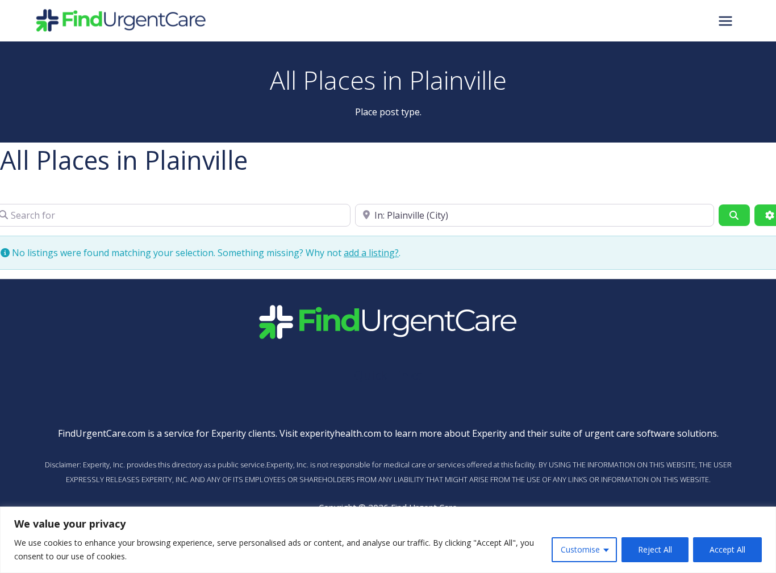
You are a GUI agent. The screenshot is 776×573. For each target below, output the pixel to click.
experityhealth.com (340, 433)
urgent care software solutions (651, 433)
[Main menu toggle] (725, 20)
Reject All (655, 549)
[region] (388, 540)
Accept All (727, 549)
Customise (580, 549)
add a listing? (371, 252)
